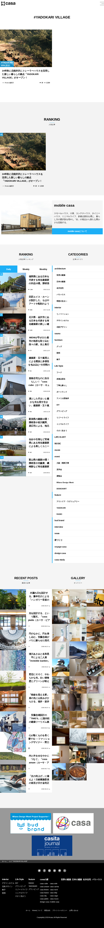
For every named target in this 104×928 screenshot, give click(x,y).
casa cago (54, 896)
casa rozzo (54, 899)
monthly (43, 269)
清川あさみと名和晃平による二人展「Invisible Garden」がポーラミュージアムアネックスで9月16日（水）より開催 (39, 658)
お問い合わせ (73, 910)
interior (58, 307)
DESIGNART (62, 489)
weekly (26, 269)
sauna (57, 333)
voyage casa (60, 547)
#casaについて (37, 910)
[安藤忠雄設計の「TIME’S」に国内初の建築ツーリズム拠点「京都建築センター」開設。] (13, 721)
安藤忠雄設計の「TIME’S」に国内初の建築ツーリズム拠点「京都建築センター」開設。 (39, 719)
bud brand (59, 520)
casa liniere (44, 890)
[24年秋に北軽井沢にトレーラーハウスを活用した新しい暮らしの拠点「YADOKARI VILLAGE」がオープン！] (26, 48)
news (57, 533)
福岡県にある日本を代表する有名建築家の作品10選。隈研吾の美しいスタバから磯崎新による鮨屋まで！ (39, 280)
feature (58, 495)
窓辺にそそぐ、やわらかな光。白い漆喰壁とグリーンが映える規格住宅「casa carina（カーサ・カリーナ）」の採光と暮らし (39, 678)
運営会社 (47, 910)
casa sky (43, 896)
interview (59, 527)
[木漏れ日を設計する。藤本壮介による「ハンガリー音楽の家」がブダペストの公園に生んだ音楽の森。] (13, 599)
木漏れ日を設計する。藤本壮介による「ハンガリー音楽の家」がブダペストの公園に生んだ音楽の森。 (39, 597)
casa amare (44, 887)
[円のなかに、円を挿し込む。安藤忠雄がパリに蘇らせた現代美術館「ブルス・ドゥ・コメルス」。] (13, 640)
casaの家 (44, 879)
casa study (60, 560)
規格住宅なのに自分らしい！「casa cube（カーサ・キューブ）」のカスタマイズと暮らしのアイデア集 (39, 382)
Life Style (59, 366)
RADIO (59, 514)
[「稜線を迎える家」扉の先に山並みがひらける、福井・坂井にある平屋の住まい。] (13, 701)
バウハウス (61, 295)
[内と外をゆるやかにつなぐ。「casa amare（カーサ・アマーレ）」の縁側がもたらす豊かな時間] (13, 762)
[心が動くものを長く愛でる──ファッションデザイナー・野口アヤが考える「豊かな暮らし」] (13, 742)
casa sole (53, 883)
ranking (52, 121)
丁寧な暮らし (62, 385)
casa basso (44, 893)
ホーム (28, 910)
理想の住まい (62, 301)
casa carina (54, 887)
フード (59, 372)
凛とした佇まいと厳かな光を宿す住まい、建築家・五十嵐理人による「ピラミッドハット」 (39, 402)
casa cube (44, 883)
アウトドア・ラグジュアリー (68, 501)
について (77, 231)
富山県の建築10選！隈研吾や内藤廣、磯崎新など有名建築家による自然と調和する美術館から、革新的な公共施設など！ (39, 463)
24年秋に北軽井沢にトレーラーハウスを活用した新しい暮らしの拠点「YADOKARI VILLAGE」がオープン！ (26, 74)
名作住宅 (60, 288)
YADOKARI (7, 63)
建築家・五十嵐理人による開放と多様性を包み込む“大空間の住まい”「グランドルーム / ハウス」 (39, 362)
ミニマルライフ (63, 424)
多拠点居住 (61, 379)
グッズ (59, 346)
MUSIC (58, 443)
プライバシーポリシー (59, 910)
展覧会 (59, 476)
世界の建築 (61, 275)
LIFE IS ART (60, 437)
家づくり (59, 540)
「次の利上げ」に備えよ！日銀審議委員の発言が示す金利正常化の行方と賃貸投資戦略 (39, 780)
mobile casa (64, 205)
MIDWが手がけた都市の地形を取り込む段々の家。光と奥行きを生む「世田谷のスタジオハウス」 (39, 341)
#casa (51, 917)
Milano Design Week (65, 482)
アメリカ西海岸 (63, 398)
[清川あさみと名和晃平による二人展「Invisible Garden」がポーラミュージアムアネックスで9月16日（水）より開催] (13, 660)
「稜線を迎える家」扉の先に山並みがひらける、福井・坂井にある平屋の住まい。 (39, 698)
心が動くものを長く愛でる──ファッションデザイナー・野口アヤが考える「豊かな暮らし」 (39, 739)
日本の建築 (61, 282)
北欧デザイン (62, 327)
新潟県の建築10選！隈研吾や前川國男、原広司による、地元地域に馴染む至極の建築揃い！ (39, 423)
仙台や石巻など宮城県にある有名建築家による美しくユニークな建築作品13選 (39, 443)
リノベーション (63, 314)
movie (57, 450)
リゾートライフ (63, 418)
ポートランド (62, 392)
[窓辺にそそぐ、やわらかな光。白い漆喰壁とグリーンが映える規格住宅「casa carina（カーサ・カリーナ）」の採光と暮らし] (13, 681)
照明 (58, 353)
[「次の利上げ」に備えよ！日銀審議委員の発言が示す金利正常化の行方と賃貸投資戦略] (13, 782)
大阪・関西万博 (63, 463)
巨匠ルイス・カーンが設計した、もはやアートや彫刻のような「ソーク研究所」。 (39, 301)
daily (8, 269)
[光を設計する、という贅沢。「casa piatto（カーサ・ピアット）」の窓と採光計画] (13, 620)
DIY (58, 405)
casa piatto (44, 899)
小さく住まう (62, 431)
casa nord (54, 890)
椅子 (58, 359)
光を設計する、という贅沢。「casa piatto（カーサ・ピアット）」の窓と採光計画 (39, 617)
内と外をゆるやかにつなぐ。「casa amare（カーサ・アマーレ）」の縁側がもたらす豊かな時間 (39, 759)
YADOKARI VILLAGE (53, 17)
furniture (59, 340)
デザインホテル (63, 320)
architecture (60, 269)
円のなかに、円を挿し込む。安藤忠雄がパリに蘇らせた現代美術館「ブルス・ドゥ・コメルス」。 (39, 637)
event (57, 456)
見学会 (59, 469)
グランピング (62, 411)
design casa (60, 553)
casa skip (53, 893)
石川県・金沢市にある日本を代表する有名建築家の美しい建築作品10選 (39, 321)
